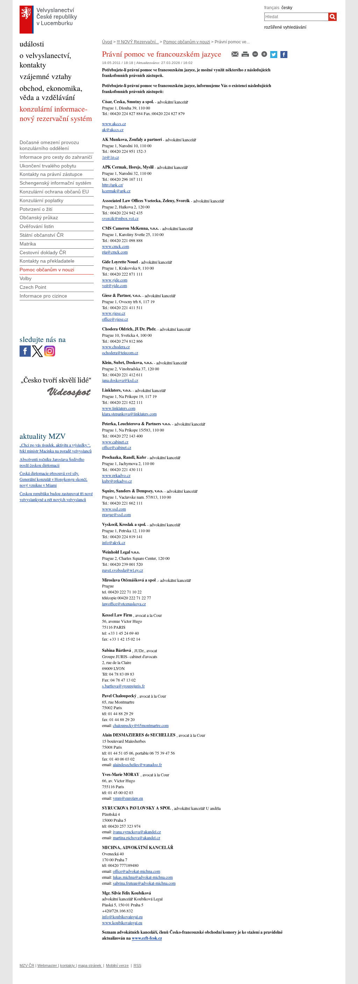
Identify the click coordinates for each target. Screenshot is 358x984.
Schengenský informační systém (55, 183)
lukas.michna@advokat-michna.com (143, 877)
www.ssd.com (114, 509)
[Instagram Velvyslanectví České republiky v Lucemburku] (49, 347)
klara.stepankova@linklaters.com (129, 413)
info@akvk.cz (113, 542)
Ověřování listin (37, 226)
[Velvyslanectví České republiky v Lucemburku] (48, 7)
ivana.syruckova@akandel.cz (137, 831)
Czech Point (33, 287)
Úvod (107, 42)
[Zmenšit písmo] (255, 53)
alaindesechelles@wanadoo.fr (137, 764)
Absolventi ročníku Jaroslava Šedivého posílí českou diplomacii (52, 462)
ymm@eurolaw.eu (128, 798)
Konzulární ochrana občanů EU (54, 191)
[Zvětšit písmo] (264, 53)
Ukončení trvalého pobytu (48, 166)
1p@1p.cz (110, 157)
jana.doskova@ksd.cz (120, 380)
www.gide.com (114, 280)
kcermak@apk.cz (116, 190)
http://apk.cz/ (112, 184)
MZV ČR (27, 965)
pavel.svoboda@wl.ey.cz (122, 570)
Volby (25, 278)
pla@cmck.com (115, 252)
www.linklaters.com (118, 408)
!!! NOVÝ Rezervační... (138, 42)
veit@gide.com (114, 285)
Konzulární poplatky (41, 200)
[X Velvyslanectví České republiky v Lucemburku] (37, 347)
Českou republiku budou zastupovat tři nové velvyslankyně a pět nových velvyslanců (56, 496)
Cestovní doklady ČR (43, 252)
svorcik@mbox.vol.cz (120, 218)
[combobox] (296, 17)
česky (286, 7)
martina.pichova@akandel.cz (136, 837)
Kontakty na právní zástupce (51, 174)
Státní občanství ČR (42, 235)
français (271, 7)
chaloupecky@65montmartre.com (141, 725)
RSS (137, 965)
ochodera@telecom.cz (120, 352)
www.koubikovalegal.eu (122, 922)
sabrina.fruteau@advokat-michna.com (144, 883)
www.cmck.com (115, 246)
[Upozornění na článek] (235, 53)
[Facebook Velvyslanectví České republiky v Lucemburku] (25, 347)
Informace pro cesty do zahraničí (56, 157)
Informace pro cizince (43, 296)
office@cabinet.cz (116, 447)
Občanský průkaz (39, 217)
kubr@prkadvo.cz (117, 481)
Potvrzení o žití (36, 209)
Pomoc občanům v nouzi (186, 42)
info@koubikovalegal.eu (122, 916)
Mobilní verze (117, 965)
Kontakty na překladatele (47, 261)
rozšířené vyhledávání (285, 27)
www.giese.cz (113, 313)
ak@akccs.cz (112, 129)
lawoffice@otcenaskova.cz (124, 603)
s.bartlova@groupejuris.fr (123, 686)
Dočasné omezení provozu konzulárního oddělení (49, 145)
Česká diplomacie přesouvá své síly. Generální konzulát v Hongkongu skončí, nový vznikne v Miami (53, 479)
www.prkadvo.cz (116, 475)
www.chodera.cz (116, 346)
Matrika (28, 244)
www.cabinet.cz (115, 441)
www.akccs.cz (114, 123)
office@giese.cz (115, 319)
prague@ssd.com (116, 514)
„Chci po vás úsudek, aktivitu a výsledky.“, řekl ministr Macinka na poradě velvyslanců (56, 448)
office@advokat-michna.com (136, 871)
